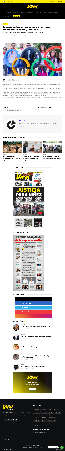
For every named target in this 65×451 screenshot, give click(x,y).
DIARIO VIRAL (10, 35)
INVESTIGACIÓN (51, 417)
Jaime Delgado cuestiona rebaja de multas (33, 366)
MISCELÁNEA (51, 412)
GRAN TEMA (37, 420)
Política (23, 12)
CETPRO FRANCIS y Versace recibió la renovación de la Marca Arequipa (36, 327)
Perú (22, 345)
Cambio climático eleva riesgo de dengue (32, 347)
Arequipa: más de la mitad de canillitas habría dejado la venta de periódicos (36, 357)
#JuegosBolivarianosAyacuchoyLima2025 (12, 110)
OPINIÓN (36, 425)
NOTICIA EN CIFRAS (51, 420)
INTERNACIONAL (57, 409)
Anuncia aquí (32, 383)
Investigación (30, 12)
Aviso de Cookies (38, 447)
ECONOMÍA (44, 409)
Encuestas (7, 16)
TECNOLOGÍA (37, 412)
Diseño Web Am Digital (7, 449)
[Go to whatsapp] (62, 447)
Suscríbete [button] (16, 16)
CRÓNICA (43, 420)
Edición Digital (48, 12)
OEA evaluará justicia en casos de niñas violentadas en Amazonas (31, 158)
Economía (23, 334)
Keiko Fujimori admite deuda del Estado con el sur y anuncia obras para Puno (24, 2)
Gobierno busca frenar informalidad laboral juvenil (52, 157)
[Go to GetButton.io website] (62, 449)
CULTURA (44, 412)
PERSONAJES (37, 417)
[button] (59, 137)
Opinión (56, 12)
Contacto (32, 388)
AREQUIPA (58, 412)
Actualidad (8, 12)
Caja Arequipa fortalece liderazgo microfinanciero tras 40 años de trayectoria (36, 337)
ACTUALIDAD (37, 409)
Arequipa (15, 12)
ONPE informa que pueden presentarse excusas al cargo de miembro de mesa (12, 158)
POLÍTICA (44, 417)
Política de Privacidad (27, 447)
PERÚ (50, 409)
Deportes (39, 12)
